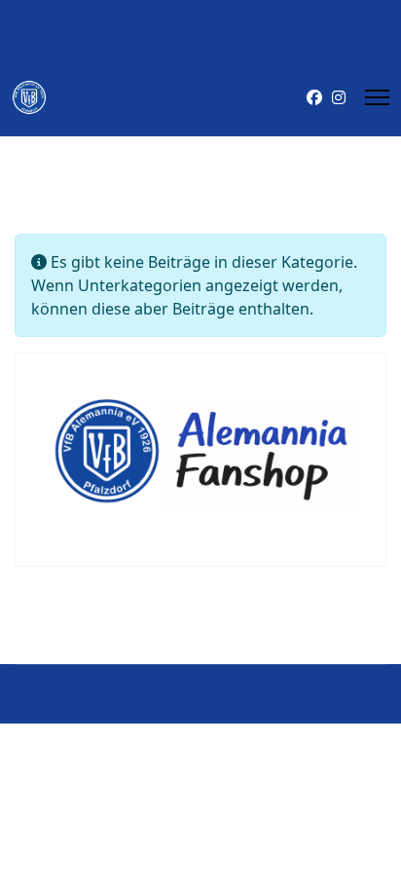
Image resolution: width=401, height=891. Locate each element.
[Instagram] (339, 97)
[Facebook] (314, 97)
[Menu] (377, 97)
